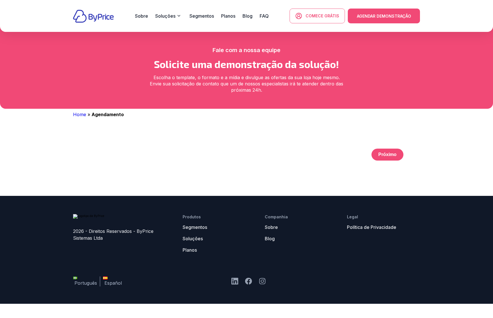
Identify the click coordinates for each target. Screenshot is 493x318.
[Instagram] (248, 281)
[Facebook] (262, 281)
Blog (270, 238)
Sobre (271, 227)
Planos (190, 250)
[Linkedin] (234, 281)
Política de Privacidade (371, 227)
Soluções (193, 238)
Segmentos (195, 227)
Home (79, 114)
